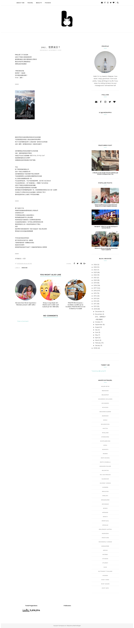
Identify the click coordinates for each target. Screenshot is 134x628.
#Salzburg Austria (105, 529)
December (98, 311)
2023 (95, 272)
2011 (95, 304)
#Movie (24, 267)
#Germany (105, 416)
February (98, 343)
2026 (95, 264)
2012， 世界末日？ (100, 317)
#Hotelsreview (105, 441)
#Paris (105, 508)
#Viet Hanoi (105, 579)
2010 (95, 306)
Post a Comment (22, 321)
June (96, 332)
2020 (95, 280)
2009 (95, 309)
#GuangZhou (105, 424)
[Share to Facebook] (74, 263)
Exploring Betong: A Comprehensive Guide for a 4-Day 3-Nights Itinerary (106, 205)
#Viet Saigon (105, 584)
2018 (95, 285)
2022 (95, 275)
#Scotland (105, 537)
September (98, 324)
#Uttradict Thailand (105, 571)
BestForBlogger (77, 625)
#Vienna (105, 575)
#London (105, 487)
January (97, 345)
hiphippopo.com (62, 625)
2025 (95, 267)
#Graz (105, 420)
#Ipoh (105, 445)
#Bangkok (105, 390)
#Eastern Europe (105, 411)
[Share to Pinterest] (81, 263)
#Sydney (105, 554)
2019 (95, 283)
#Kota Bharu (105, 458)
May (96, 335)
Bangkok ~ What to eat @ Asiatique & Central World (106, 227)
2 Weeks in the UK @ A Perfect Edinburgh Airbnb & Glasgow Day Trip (105, 173)
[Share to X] (77, 263)
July (96, 330)
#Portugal (105, 520)
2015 (95, 293)
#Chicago (105, 407)
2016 (95, 290)
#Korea (105, 453)
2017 (95, 288)
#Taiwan (105, 558)
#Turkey (105, 563)
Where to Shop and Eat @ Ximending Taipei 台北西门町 (106, 249)
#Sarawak (105, 533)
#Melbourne (105, 500)
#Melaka (105, 495)
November (98, 314)
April (96, 337)
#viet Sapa (105, 588)
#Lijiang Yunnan (105, 483)
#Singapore (105, 546)
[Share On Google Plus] (84, 263)
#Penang (105, 512)
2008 (95, 348)
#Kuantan (105, 470)
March (97, 340)
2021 (95, 277)
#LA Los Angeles (105, 474)
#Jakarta (105, 449)
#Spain (105, 550)
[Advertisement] (50, 330)
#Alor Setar (105, 386)
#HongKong (105, 437)
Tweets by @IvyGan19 (99, 371)
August (97, 327)
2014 (95, 296)
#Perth (105, 516)
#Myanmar (105, 504)
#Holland (105, 432)
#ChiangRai (105, 403)
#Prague (105, 525)
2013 (95, 298)
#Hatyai (105, 428)
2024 (95, 270)
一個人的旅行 (99, 319)
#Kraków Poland (105, 466)
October (97, 322)
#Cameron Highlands (105, 399)
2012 (95, 301)
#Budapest (105, 395)
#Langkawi (105, 479)
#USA (105, 567)
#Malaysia (105, 491)
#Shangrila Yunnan (105, 541)
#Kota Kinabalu (105, 462)
